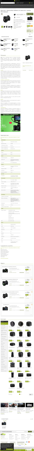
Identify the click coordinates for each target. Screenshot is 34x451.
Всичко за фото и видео (23, 435)
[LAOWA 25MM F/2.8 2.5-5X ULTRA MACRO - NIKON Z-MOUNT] (12, 354)
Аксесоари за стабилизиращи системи (4, 330)
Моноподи (2, 344)
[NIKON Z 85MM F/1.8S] (20, 375)
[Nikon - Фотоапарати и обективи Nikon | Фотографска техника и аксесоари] (2, 14)
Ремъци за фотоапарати (3, 332)
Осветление (10, 5)
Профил (33, 1)
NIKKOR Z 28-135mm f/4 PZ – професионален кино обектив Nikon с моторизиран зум (20, 409)
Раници (2, 341)
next (21, 394)
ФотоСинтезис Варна (11, 436)
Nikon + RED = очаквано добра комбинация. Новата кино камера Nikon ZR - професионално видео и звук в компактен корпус (4, 409)
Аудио (24, 5)
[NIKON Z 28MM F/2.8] (12, 334)
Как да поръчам (17, 435)
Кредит (30, 269)
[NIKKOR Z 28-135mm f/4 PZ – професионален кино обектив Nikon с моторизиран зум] (21, 405)
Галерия (28, 438)
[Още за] (4, 423)
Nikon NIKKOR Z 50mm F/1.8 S (28, 347)
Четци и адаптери (3, 364)
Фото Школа (28, 437)
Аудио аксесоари (3, 354)
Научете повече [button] (5, 447)
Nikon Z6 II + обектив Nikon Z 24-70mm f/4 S (30, 21)
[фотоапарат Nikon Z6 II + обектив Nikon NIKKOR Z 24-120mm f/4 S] (5, 296)
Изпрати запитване (14, 272)
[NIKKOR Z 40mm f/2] (29, 323)
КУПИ (4, 41)
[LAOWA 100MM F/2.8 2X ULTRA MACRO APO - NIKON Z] (12, 375)
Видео (6, 5)
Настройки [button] (4, 449)
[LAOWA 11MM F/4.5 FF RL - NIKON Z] (12, 364)
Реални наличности (23, 438)
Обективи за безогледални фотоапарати (4, 323)
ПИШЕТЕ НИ (3, 436)
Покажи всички (30, 36)
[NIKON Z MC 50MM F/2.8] (20, 354)
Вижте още (15, 28)
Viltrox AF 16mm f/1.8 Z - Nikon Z (28, 367)
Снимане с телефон (3, 325)
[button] (28, 33)
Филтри (18, 5)
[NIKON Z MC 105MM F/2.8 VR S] (20, 385)
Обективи (5, 5)
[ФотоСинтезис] (17, 0)
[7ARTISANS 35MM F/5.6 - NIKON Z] (12, 323)
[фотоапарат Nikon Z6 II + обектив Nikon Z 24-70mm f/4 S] (5, 270)
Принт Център (10, 437)
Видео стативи (2, 346)
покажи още (10, 296)
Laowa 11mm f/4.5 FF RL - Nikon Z (12, 367)
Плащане (16, 436)
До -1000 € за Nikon (27, 285)
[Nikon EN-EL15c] (13, 40)
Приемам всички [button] (10, 449)
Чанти (12, 5)
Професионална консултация (24, 437)
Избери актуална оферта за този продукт (27, 66)
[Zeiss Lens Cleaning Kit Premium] (13, 49)
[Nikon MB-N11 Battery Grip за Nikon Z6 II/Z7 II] (2, 44)
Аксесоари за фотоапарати (4, 367)
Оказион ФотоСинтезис (11, 438)
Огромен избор (23, 436)
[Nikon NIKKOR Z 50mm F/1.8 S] (23, 40)
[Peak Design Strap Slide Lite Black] (2, 49)
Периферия (28, 5)
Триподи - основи (3, 351)
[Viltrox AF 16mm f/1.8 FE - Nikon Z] (29, 364)
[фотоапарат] (30, 18)
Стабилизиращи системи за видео (4, 334)
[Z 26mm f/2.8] (12, 344)
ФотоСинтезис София (11, 435)
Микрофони (2, 359)
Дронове (8, 5)
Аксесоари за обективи (3, 349)
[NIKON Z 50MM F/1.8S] (29, 344)
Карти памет (2, 369)
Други (32, 5)
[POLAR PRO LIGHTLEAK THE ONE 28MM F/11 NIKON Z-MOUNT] (20, 323)
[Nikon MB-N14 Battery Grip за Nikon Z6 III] (2, 40)
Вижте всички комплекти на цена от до (29, 31)
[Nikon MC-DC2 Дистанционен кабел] (23, 44)
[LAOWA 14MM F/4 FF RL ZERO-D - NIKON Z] (20, 344)
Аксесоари (30, 5)
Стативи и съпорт (15, 5)
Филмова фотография (21, 5)
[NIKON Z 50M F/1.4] (29, 334)
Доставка (16, 437)
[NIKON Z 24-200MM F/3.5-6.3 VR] (29, 375)
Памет (25, 5)
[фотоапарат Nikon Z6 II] (5, 308)
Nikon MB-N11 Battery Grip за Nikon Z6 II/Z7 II (7, 44)
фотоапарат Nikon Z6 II (6, 304)
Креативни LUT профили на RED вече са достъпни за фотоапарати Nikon (29, 409)
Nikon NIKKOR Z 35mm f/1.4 (28, 357)
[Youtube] (25, 444)
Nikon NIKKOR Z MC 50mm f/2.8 (20, 357)
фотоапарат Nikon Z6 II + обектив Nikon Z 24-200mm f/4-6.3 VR (10, 279)
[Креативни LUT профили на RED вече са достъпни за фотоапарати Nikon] (29, 405)
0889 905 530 (3, 437)
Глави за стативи (2, 328)
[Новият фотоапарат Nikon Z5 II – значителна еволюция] (13, 405)
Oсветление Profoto (3, 356)
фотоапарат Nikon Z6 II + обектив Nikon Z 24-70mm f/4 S (9, 266)
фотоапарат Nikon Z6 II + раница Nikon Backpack (4, 427)
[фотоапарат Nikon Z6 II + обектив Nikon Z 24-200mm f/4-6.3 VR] (5, 283)
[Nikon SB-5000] (13, 44)
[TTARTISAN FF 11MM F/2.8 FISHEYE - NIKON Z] (20, 334)
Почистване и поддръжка (3, 336)
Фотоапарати (2, 5)
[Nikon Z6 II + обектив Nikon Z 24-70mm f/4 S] (27, 57)
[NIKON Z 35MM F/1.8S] (12, 385)
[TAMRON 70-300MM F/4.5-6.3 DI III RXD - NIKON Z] (20, 364)
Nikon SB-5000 (16, 43)
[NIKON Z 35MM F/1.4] (29, 354)
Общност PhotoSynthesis (29, 435)
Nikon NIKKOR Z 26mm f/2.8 (11, 347)
